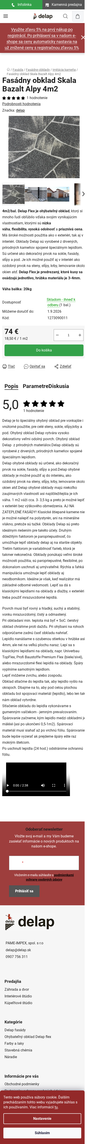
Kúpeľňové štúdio (18, 1003)
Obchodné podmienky (22, 1084)
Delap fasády (15, 1030)
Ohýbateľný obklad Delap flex (28, 1037)
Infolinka (25, 4)
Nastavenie (42, 1118)
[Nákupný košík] (77, 16)
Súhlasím (42, 1133)
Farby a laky (14, 1043)
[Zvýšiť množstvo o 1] (79, 335)
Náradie (11, 1057)
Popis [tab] (11, 386)
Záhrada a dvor (17, 989)
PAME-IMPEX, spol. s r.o (24, 943)
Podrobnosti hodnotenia (21, 104)
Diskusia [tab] (59, 386)
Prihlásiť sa (24, 891)
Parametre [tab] (36, 386)
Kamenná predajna (67, 4)
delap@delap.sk (18, 950)
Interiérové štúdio (18, 996)
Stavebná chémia (18, 1050)
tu (56, 1107)
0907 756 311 (17, 957)
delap (20, 110)
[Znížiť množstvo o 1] (57, 335)
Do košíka (44, 350)
